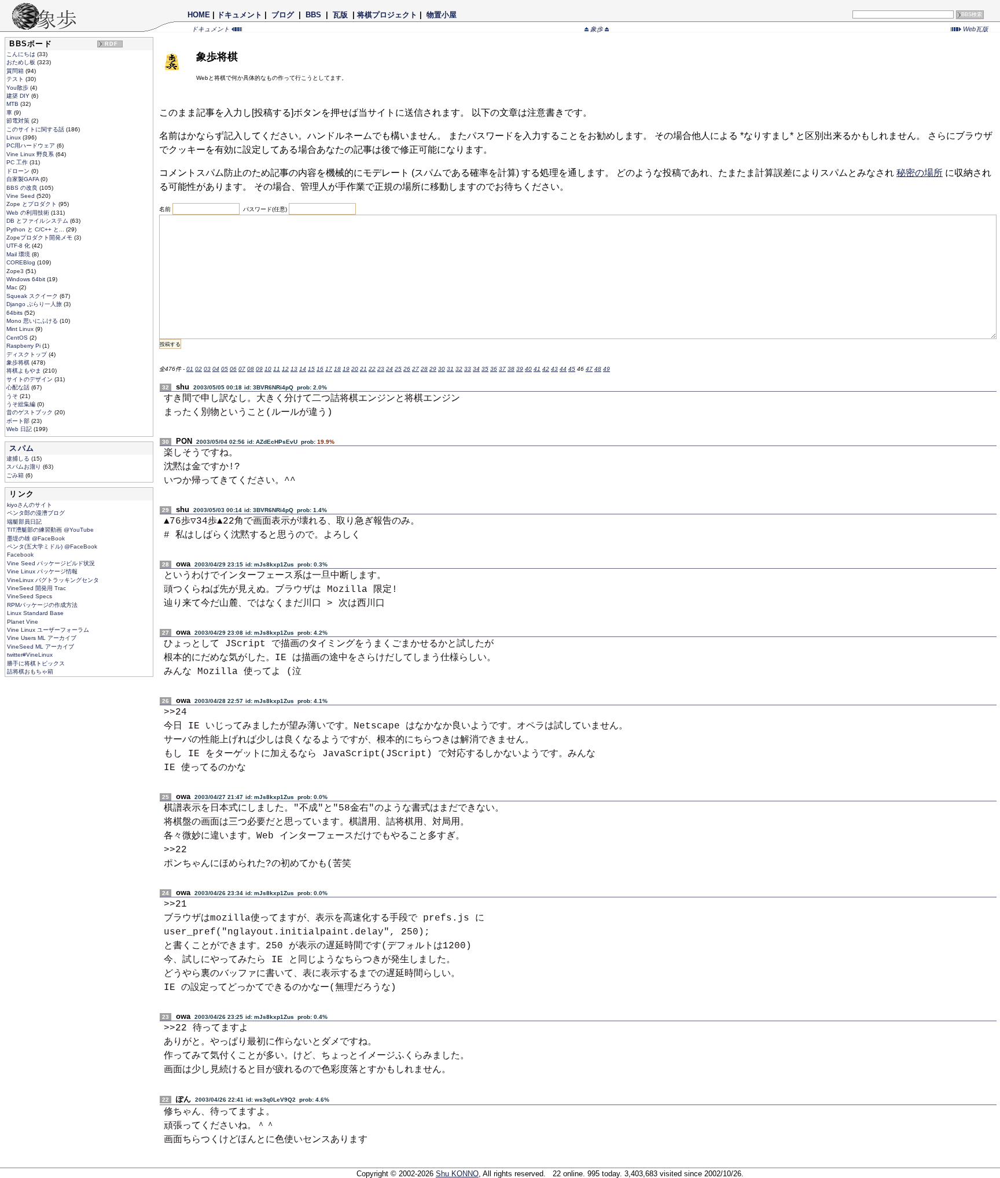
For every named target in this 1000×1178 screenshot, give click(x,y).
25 (398, 369)
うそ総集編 (21, 404)
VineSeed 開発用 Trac (36, 588)
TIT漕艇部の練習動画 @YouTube (50, 530)
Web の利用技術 (28, 212)
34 (476, 369)
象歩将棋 (18, 362)
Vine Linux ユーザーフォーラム (48, 630)
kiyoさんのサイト (29, 505)
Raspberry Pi (24, 346)
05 (224, 369)
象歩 (597, 28)
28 (424, 369)
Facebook (20, 554)
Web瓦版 (974, 28)
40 (528, 369)
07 (241, 369)
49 (606, 369)
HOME (199, 14)
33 (467, 369)
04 (215, 369)
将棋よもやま (24, 370)
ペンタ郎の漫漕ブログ (36, 513)
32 (458, 369)
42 (545, 369)
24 (389, 369)
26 (406, 369)
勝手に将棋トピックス (36, 663)
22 (372, 369)
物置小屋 (441, 14)
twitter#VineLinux (30, 654)
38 (511, 369)
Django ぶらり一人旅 (35, 304)
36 (493, 369)
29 (432, 369)
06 (233, 369)
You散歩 (18, 87)
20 (354, 369)
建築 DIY (18, 96)
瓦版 (340, 14)
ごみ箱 (15, 475)
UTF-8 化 (19, 245)
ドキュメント (239, 14)
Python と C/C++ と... (36, 229)
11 (276, 369)
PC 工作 (18, 162)
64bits (15, 313)
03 (207, 369)
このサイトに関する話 (36, 129)
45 (571, 369)
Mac (12, 287)
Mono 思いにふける (33, 321)
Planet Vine (22, 622)
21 (363, 369)
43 (554, 369)
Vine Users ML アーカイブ (41, 638)
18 (337, 369)
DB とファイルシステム (38, 221)
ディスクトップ (27, 354)
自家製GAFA (23, 179)
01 (189, 369)
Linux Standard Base (35, 613)
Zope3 (15, 271)
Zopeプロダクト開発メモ (40, 237)
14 (302, 369)
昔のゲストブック (30, 412)
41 (537, 369)
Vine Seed (21, 196)
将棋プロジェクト (387, 14)
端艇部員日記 (24, 521)
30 (441, 369)
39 (519, 369)
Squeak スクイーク (33, 296)
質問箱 (15, 71)
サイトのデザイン (30, 379)
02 (198, 369)
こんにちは (21, 54)
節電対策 (18, 120)
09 (259, 369)
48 (597, 369)
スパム (21, 448)
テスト (15, 79)
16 (320, 369)
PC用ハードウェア (31, 145)
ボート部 (18, 421)
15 (311, 369)
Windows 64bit (26, 279)
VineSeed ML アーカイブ (40, 646)
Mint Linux (20, 329)
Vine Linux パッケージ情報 (42, 571)
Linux (14, 137)
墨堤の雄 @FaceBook (36, 538)
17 (328, 369)
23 (380, 369)
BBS (313, 14)
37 (502, 369)
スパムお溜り (24, 466)
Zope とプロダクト (32, 204)
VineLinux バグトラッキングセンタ (53, 580)
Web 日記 (20, 429)
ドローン (18, 171)
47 (589, 369)
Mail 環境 (19, 254)
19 (346, 369)
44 (563, 369)
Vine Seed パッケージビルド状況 (51, 563)
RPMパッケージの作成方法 (42, 605)
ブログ (282, 14)
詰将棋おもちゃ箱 (30, 671)
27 (415, 369)
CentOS (18, 337)
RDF (112, 44)
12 (285, 369)
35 (484, 369)
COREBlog (21, 262)
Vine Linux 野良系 (31, 154)
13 (294, 369)
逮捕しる (18, 458)
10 (267, 369)
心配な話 (18, 387)
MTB (13, 104)
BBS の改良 (22, 188)
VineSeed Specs (29, 596)
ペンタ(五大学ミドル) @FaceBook (52, 546)
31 (450, 369)
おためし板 (21, 62)
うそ (13, 396)
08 (250, 369)
